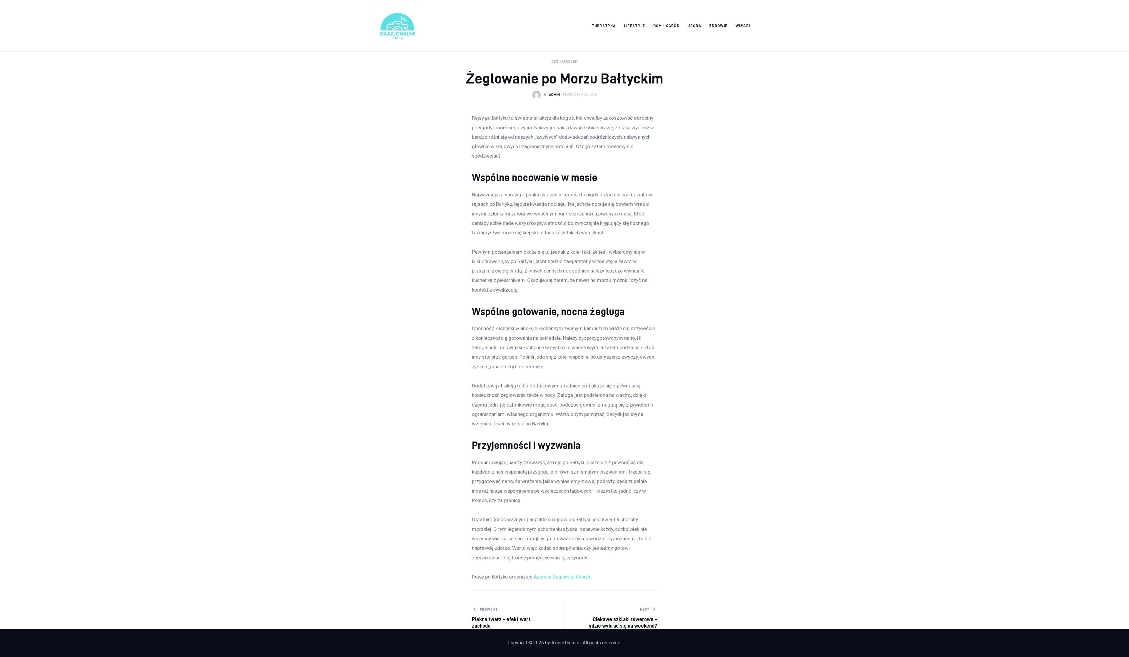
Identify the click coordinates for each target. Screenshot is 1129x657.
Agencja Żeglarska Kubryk (562, 577)
